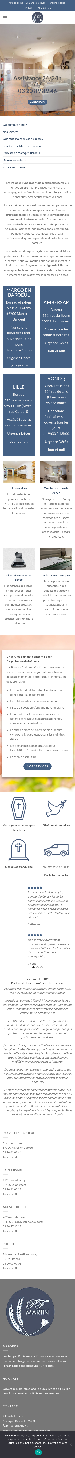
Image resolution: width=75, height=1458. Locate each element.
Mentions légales (56, 2)
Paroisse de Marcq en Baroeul (21, 153)
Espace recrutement (15, 167)
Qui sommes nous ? (15, 124)
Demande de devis (35, 2)
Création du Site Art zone (38, 8)
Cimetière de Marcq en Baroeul (22, 146)
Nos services (10, 131)
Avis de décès (16, 2)
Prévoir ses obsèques (56, 575)
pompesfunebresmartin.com (32, 1426)
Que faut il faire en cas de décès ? (23, 138)
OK (38, 1452)
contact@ (9, 1426)
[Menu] (5, 17)
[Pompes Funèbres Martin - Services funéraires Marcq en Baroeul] (37, 17)
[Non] (70, 1445)
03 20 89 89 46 (19, 1421)
